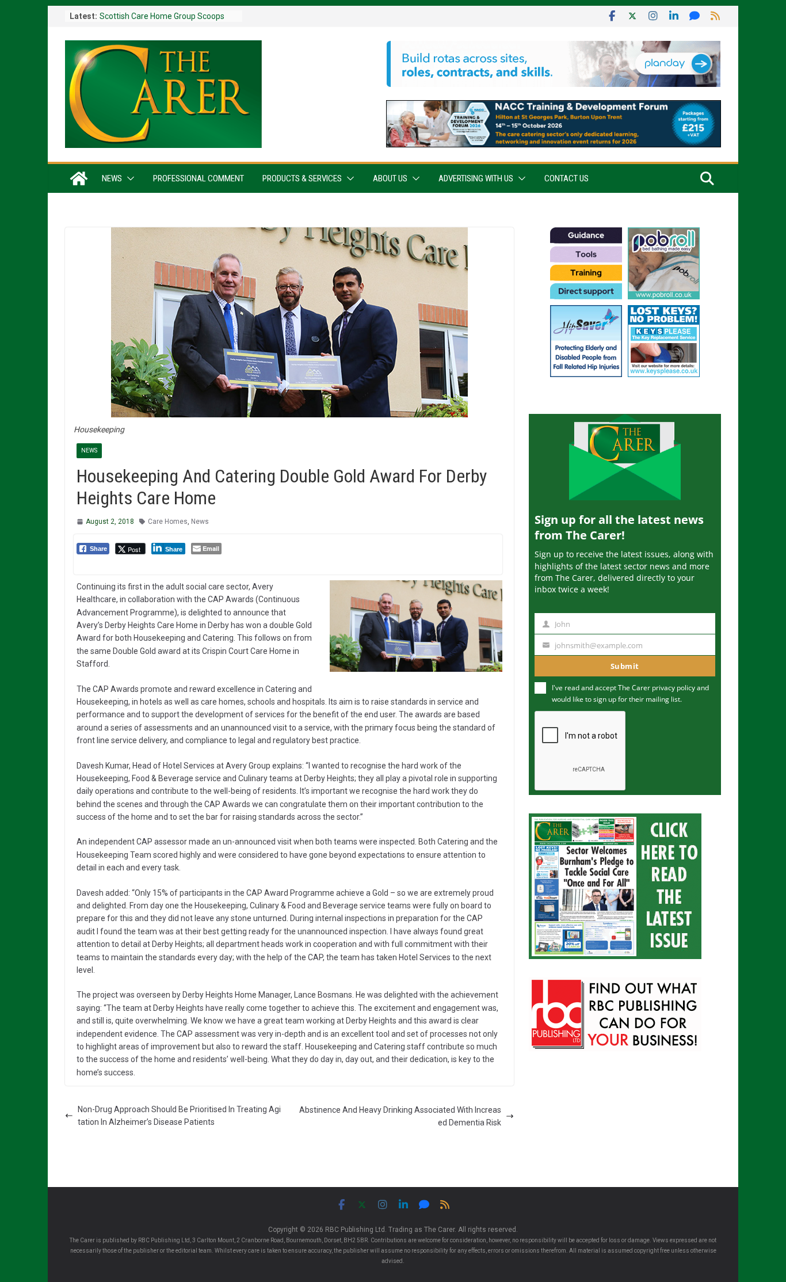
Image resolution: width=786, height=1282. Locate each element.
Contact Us (566, 178)
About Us (390, 178)
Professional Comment (198, 178)
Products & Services (302, 178)
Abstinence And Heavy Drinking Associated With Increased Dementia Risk (400, 1116)
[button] (128, 178)
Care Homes (168, 522)
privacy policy (673, 688)
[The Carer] (79, 178)
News (112, 178)
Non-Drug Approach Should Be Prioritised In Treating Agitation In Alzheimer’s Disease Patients (179, 1116)
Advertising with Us (475, 178)
